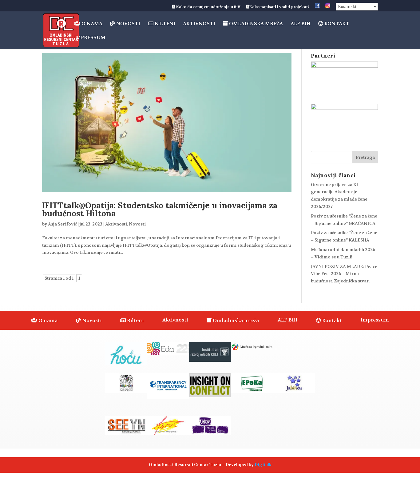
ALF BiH (301, 24)
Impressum (89, 38)
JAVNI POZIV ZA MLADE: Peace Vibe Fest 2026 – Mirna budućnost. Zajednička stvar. (344, 274)
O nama (91, 24)
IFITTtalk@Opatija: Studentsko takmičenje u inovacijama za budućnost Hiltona (159, 209)
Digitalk (263, 464)
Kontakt (336, 24)
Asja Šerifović (62, 224)
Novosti (127, 24)
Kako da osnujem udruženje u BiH (207, 7)
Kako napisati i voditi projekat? (279, 7)
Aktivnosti (199, 24)
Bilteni (164, 24)
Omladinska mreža (255, 24)
